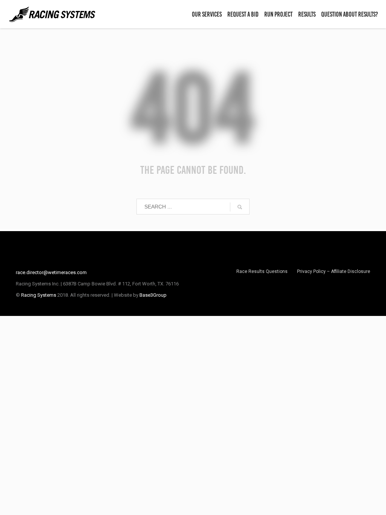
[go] (240, 207)
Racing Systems (38, 295)
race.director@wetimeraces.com (51, 272)
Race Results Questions (262, 271)
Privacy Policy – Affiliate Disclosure (333, 271)
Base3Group (153, 295)
